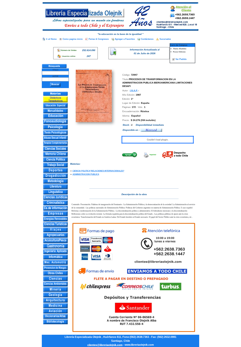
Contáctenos (147, 39)
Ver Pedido (181, 59)
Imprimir (152, 154)
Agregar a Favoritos (125, 39)
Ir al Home (51, 39)
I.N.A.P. (134, 90)
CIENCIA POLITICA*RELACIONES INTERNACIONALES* (98, 171)
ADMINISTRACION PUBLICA (85, 174)
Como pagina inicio (73, 39)
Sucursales (165, 39)
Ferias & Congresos (99, 39)
